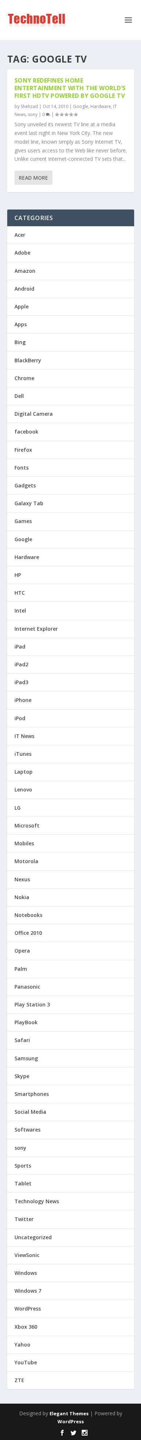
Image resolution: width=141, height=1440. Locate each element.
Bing (20, 342)
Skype (21, 1076)
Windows (25, 1272)
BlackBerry (27, 360)
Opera (22, 950)
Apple (21, 306)
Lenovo (23, 789)
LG (17, 807)
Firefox (23, 449)
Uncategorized (33, 1237)
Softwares (27, 1129)
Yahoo (22, 1344)
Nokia (21, 897)
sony (33, 114)
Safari (22, 1040)
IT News (24, 736)
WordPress (27, 1308)
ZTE (19, 1380)
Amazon (24, 270)
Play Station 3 (32, 1004)
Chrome (24, 378)
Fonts (21, 467)
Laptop (23, 771)
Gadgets (25, 485)
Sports (22, 1165)
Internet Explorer (36, 628)
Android (24, 288)
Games (23, 521)
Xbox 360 (25, 1326)
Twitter (24, 1219)
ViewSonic (26, 1255)
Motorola (26, 861)
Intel (20, 610)
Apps (20, 324)
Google (80, 106)
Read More (33, 177)
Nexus (22, 879)
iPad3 (21, 682)
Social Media (30, 1111)
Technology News (36, 1201)
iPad (19, 646)
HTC (19, 592)
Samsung (26, 1058)
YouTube (25, 1362)
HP (17, 574)
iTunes (22, 753)
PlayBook (26, 1022)
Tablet (22, 1183)
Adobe (22, 252)
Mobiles (24, 843)
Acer (19, 234)
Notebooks (28, 915)
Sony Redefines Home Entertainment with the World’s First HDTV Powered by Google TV (70, 88)
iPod (19, 718)
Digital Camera (33, 413)
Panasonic (27, 986)
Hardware (100, 106)
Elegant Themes (69, 1413)
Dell (19, 395)
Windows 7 (27, 1290)
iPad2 (21, 664)
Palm (20, 968)
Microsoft (26, 825)
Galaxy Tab (28, 503)
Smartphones (31, 1093)
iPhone (22, 700)
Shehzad (29, 106)
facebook (26, 431)
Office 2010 (28, 932)
